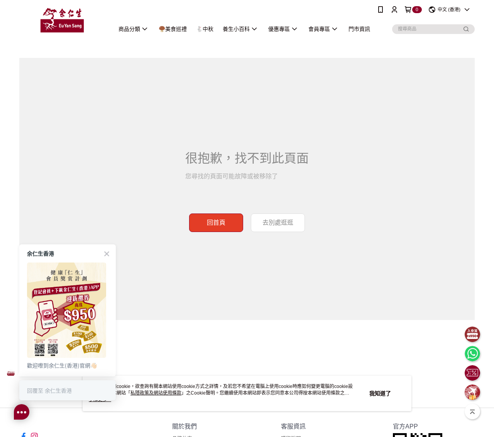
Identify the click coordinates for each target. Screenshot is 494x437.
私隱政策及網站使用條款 (155, 393)
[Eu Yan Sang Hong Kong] (62, 20)
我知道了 (380, 393)
